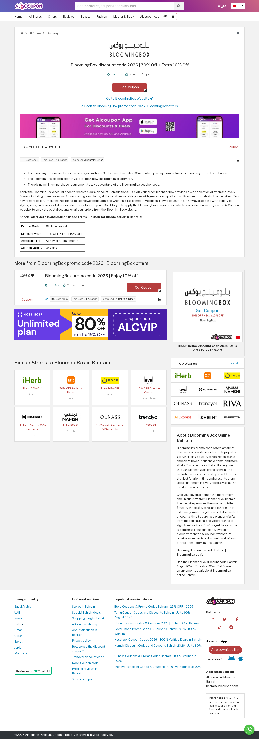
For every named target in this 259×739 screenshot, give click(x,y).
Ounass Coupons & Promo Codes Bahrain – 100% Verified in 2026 (155, 658)
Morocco (20, 653)
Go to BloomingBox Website (128, 98)
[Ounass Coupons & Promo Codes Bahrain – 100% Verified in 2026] (110, 416)
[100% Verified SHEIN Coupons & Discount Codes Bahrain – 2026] (207, 417)
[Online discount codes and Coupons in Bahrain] (22, 33)
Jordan (18, 647)
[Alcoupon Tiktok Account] (219, 627)
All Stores (35, 16)
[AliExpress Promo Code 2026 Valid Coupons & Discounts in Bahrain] (183, 417)
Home (18, 16)
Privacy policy (81, 640)
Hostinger (32, 435)
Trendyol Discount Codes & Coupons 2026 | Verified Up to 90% (157, 667)
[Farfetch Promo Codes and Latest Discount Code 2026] (232, 417)
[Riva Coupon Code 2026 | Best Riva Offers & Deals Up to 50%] (232, 403)
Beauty (85, 16)
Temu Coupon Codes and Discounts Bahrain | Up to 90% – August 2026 (153, 615)
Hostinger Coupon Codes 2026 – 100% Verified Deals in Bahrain (158, 639)
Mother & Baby (123, 16)
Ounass (109, 435)
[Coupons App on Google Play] (165, 16)
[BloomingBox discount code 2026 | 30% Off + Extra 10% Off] (207, 307)
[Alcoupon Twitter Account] (225, 619)
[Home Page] (28, 6)
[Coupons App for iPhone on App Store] (173, 16)
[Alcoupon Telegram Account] (232, 627)
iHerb (32, 394)
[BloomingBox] (129, 49)
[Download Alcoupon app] (129, 126)
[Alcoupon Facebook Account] (237, 619)
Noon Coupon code (85, 663)
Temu (71, 398)
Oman (18, 630)
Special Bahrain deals (86, 612)
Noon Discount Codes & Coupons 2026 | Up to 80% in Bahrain (156, 623)
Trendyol (148, 431)
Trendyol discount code (88, 657)
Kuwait (19, 618)
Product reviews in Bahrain (84, 671)
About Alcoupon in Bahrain (84, 632)
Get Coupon (129, 87)
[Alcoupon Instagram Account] (213, 619)
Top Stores (187, 363)
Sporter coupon (82, 679)
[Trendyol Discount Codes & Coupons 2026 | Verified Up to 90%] (148, 416)
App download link (225, 650)
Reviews (68, 16)
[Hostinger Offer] (90, 324)
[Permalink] (46, 299)
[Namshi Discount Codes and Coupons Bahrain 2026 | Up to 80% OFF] (71, 416)
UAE (17, 612)
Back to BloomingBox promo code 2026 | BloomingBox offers (131, 106)
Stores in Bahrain (83, 606)
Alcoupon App (149, 16)
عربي (223, 6)
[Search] (178, 6)
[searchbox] (124, 6)
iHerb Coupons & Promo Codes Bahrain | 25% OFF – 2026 (153, 606)
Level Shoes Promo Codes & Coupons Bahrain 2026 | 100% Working (155, 631)
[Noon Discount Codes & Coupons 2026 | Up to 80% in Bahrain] (110, 380)
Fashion (102, 16)
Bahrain (19, 624)
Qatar (18, 636)
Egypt (18, 641)
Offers (52, 16)
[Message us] (249, 730)
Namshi (71, 431)
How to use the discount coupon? (88, 649)
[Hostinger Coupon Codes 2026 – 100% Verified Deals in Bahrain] (32, 416)
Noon (110, 394)
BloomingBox (55, 33)
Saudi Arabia (22, 606)
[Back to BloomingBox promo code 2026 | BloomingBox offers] (237, 33)
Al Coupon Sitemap (85, 624)
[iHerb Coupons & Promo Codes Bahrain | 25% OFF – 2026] (32, 380)
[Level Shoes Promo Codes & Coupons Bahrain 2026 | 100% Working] (148, 380)
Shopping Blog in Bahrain (88, 618)
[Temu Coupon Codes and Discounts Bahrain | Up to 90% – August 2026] (71, 380)
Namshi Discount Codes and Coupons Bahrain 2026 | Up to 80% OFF (158, 648)
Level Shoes (149, 398)
